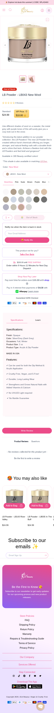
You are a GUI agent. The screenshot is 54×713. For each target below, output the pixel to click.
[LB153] (6, 207)
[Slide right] (49, 48)
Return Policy (27, 629)
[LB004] (6, 192)
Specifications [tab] (17, 320)
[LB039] (36, 192)
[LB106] (21, 200)
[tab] (21, 442)
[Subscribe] (45, 555)
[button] (49, 10)
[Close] (4, 10)
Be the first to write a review (27, 458)
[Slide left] (5, 45)
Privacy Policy (27, 648)
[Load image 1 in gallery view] (22, 79)
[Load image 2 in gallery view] (31, 79)
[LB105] (14, 200)
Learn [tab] (38, 320)
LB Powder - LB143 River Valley (13, 518)
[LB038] (29, 192)
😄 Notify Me (27, 240)
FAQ (27, 620)
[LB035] (14, 192)
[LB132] (36, 200)
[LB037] (21, 192)
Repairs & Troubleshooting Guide (27, 638)
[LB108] (29, 207)
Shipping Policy (27, 625)
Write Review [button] (27, 431)
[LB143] (44, 200)
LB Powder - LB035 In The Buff (40, 518)
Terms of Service (27, 643)
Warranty (27, 634)
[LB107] (29, 200)
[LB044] (6, 200)
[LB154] (14, 207)
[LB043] (21, 207)
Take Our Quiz (27, 254)
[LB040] (44, 192)
